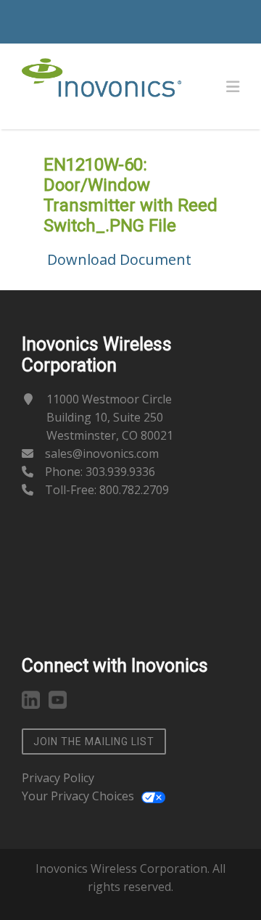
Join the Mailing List (93, 741)
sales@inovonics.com (102, 453)
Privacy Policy (58, 778)
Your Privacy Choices (78, 796)
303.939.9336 (120, 472)
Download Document (119, 259)
